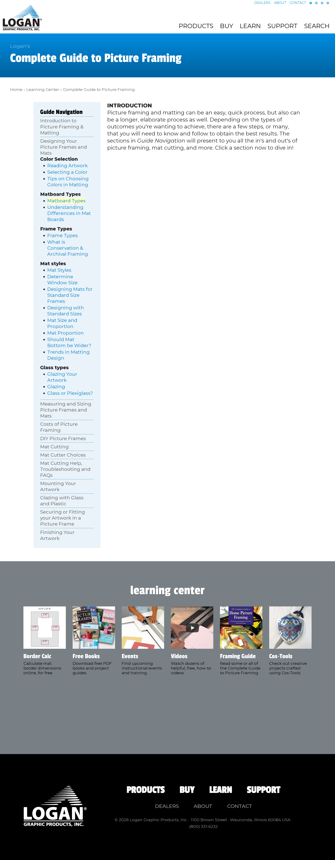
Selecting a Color (67, 172)
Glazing (56, 386)
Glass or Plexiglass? (70, 393)
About (280, 2)
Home (16, 89)
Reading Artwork (67, 165)
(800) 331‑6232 (203, 826)
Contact (298, 2)
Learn (250, 26)
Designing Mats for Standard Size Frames (70, 295)
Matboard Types (66, 201)
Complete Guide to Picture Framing (99, 89)
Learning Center (42, 89)
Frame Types (62, 235)
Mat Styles (59, 270)
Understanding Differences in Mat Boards (69, 213)
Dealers (262, 2)
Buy (226, 26)
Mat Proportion (65, 333)
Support (282, 26)
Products (196, 26)
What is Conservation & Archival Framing (67, 248)
